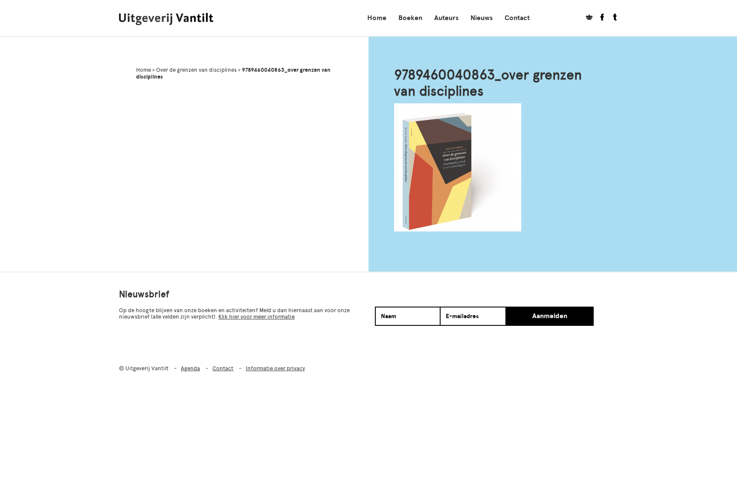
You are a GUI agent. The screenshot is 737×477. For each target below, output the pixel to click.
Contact (517, 18)
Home (376, 18)
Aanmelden (549, 316)
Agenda (190, 368)
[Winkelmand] (586, 18)
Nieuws (481, 18)
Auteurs (446, 18)
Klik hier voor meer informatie (256, 316)
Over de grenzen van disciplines (196, 70)
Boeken (410, 18)
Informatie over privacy (275, 368)
